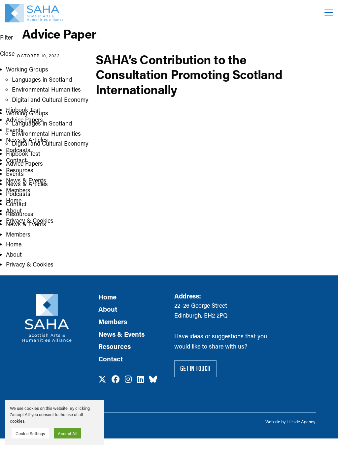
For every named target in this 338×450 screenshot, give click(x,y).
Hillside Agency (301, 421)
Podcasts (18, 150)
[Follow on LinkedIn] (140, 379)
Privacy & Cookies (29, 220)
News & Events (26, 180)
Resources (19, 170)
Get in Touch (195, 368)
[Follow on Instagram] (128, 379)
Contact (16, 160)
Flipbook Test (23, 110)
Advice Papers (24, 120)
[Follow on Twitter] (102, 379)
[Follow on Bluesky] (153, 379)
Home (13, 200)
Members (18, 190)
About (14, 210)
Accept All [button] (67, 433)
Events (15, 130)
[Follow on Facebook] (115, 379)
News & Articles (27, 140)
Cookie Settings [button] (30, 433)
